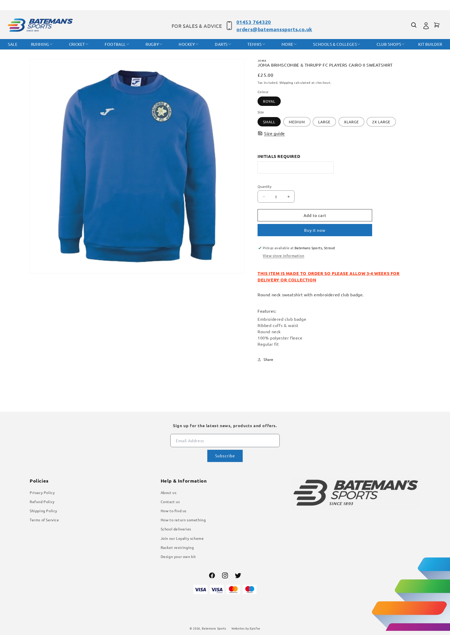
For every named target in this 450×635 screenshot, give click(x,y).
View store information (283, 255)
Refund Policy (42, 501)
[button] (414, 25)
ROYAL (269, 101)
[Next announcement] (418, 5)
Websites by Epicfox (246, 628)
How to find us (173, 510)
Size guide (274, 133)
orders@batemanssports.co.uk (274, 29)
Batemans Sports (214, 628)
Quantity (264, 186)
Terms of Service (44, 519)
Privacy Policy (42, 492)
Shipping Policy (43, 510)
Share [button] (268, 359)
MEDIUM (297, 121)
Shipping (286, 83)
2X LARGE (381, 121)
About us (169, 492)
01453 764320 (253, 22)
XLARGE (351, 121)
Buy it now (315, 230)
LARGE (324, 121)
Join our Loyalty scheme (182, 538)
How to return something (183, 519)
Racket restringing (177, 547)
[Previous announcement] (31, 5)
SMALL (269, 121)
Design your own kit (178, 556)
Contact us (170, 501)
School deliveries (176, 529)
